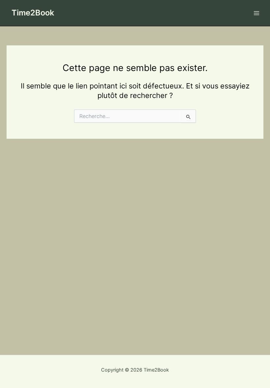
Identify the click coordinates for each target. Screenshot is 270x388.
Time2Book (33, 12)
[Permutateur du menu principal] (256, 13)
